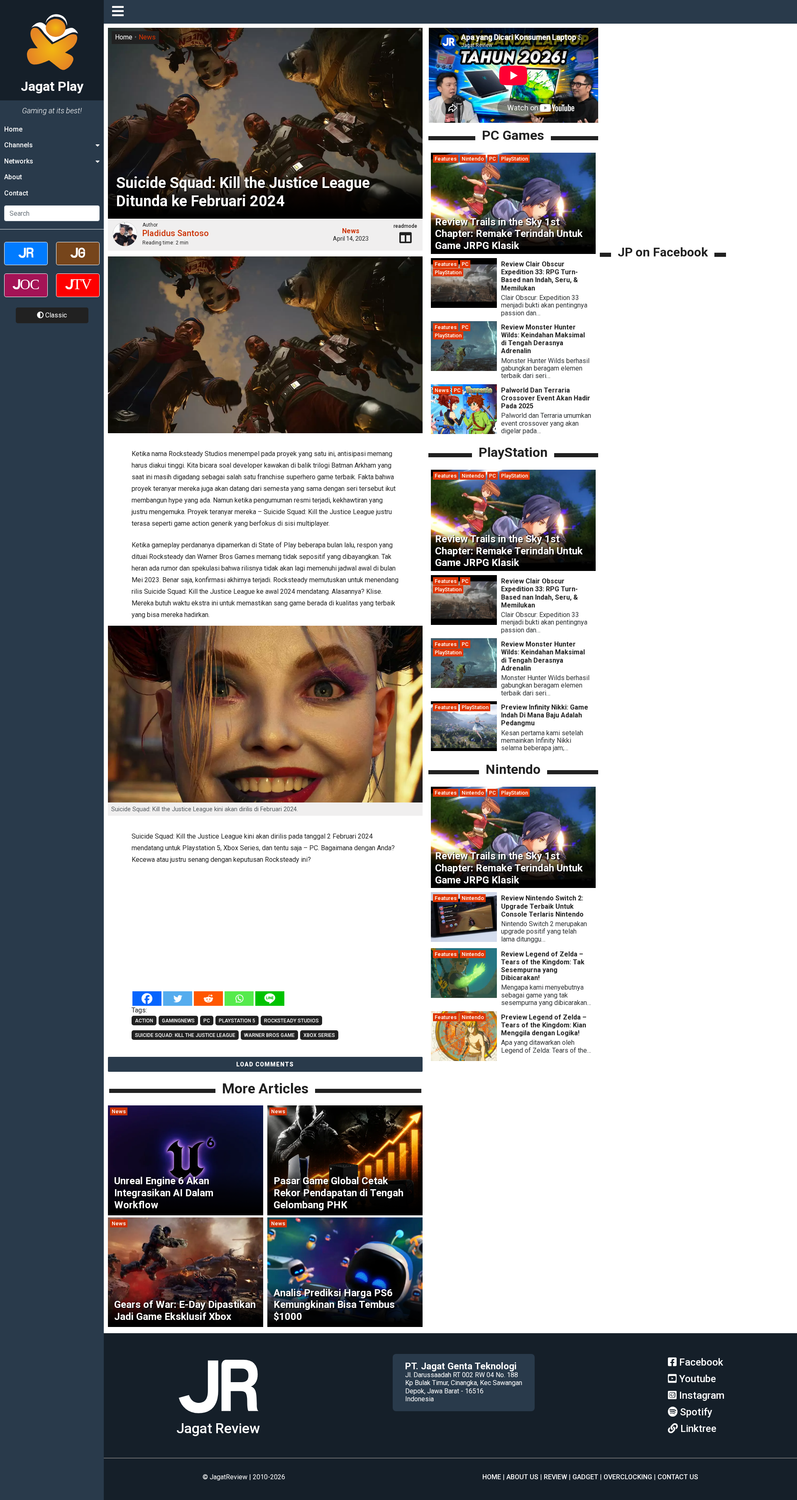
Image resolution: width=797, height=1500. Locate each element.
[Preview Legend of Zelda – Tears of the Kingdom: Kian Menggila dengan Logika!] (464, 1059)
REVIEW (555, 1477)
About (13, 177)
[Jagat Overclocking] (26, 292)
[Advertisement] (265, 929)
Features (446, 159)
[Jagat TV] (77, 292)
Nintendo (473, 159)
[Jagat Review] (26, 261)
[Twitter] (177, 998)
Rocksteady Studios (291, 1021)
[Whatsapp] (239, 998)
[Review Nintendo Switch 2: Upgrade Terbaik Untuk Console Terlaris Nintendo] (464, 940)
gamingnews (178, 1021)
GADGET (585, 1477)
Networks (18, 161)
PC (492, 159)
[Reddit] (208, 998)
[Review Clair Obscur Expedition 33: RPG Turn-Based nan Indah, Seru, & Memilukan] (464, 306)
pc (206, 1021)
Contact (16, 193)
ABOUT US (522, 1477)
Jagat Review (218, 1428)
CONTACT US (678, 1477)
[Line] (269, 998)
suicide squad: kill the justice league (185, 1035)
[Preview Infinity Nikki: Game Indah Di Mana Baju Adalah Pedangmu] (464, 749)
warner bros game (269, 1035)
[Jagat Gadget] (77, 261)
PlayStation (514, 159)
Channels (18, 145)
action (144, 1021)
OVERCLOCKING (628, 1477)
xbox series (319, 1035)
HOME (491, 1477)
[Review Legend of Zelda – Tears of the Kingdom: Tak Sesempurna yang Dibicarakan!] (464, 996)
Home (13, 129)
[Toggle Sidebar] (120, 12)
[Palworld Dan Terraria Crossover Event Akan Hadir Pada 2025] (464, 432)
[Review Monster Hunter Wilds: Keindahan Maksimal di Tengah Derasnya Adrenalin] (464, 369)
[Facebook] (146, 998)
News (147, 37)
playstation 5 (237, 1021)
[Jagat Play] (218, 1416)
